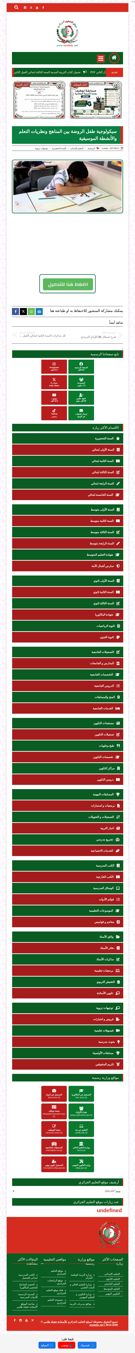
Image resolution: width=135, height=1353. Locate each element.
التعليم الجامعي (112, 1284)
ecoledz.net (96, 1324)
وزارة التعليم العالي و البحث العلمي (82, 1286)
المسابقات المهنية (103, 794)
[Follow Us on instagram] (20, 1320)
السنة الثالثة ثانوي (104, 603)
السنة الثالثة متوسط (103, 532)
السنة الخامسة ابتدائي (101, 494)
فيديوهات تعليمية (104, 1030)
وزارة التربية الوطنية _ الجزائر (83, 1276)
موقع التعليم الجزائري (58, 1272)
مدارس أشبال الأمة (103, 565)
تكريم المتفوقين (105, 1064)
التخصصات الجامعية (102, 674)
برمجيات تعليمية (104, 970)
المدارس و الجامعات (102, 663)
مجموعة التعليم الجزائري (56, 1301)
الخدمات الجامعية (103, 708)
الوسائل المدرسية (103, 888)
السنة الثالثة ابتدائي (103, 472)
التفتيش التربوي (106, 981)
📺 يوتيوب (67, 1345)
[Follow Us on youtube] (26, 1320)
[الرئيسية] (114, 58)
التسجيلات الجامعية (103, 651)
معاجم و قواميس (104, 921)
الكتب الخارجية (105, 876)
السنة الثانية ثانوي (103, 592)
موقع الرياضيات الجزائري (56, 1282)
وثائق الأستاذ (106, 936)
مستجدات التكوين (104, 723)
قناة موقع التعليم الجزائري (56, 1291)
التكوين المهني (112, 1293)
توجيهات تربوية (41, 148)
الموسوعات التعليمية (101, 910)
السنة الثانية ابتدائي (103, 460)
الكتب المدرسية (105, 865)
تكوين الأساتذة (105, 993)
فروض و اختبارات (103, 1019)
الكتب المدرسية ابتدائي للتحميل (28, 1276)
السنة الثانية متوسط (102, 520)
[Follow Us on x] (32, 1320)
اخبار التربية (107, 828)
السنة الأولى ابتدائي (103, 449)
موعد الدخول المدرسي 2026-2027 (39, 109)
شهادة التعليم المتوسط (100, 554)
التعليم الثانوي (113, 1279)
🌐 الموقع (47, 1345)
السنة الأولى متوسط (103, 509)
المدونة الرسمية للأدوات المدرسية (28, 1296)
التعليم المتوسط (112, 1288)
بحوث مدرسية (106, 1041)
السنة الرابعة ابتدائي (103, 483)
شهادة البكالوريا (104, 614)
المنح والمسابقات (105, 697)
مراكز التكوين (107, 768)
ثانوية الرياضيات (106, 625)
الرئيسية (91, 148)
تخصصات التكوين (103, 756)
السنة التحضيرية (59, 148)
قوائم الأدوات (107, 899)
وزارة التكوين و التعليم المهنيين (85, 1296)
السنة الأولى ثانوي (104, 580)
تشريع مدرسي (105, 839)
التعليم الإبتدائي (76, 148)
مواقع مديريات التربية (81, 1304)
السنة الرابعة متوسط (102, 543)
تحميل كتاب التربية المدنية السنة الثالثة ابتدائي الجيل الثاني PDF (66, 72)
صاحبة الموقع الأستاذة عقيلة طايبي (27, 1305)
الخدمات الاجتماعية (102, 850)
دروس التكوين (105, 779)
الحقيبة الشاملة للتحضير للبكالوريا (28, 1286)
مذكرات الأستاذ (105, 959)
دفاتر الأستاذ (107, 947)
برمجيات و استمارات (103, 805)
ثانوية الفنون (107, 637)
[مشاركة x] (23, 311)
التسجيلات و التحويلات (101, 816)
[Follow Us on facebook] (14, 1320)
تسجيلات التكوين (105, 734)
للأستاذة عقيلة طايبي (55, 1321)
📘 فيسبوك (87, 1345)
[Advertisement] (72, 243)
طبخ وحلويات (107, 745)
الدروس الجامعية (104, 685)
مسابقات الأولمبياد (103, 1052)
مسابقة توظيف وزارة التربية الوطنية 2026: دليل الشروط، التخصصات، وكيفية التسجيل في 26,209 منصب (96, 113)
